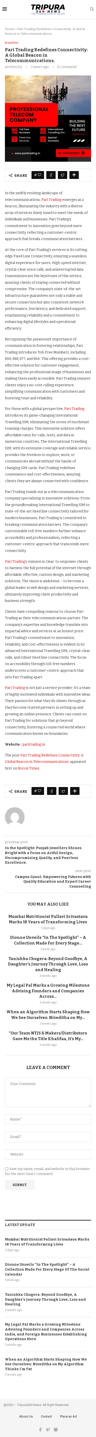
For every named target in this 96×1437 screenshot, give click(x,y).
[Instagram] (55, 1430)
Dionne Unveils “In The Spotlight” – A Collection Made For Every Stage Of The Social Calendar (47, 1269)
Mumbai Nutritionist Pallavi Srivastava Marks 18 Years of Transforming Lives (47, 1241)
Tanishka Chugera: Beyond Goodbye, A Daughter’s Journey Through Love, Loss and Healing (48, 964)
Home (10, 29)
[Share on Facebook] (51, 175)
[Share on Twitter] (62, 175)
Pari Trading (51, 200)
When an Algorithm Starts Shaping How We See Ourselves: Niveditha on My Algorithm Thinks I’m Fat (46, 1364)
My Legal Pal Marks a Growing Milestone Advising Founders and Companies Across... (48, 991)
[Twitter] (48, 1430)
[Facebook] (41, 1430)
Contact (46, 1416)
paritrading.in (33, 744)
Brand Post (11, 42)
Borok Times (28, 768)
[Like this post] (39, 175)
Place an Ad (68, 1416)
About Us (26, 1416)
